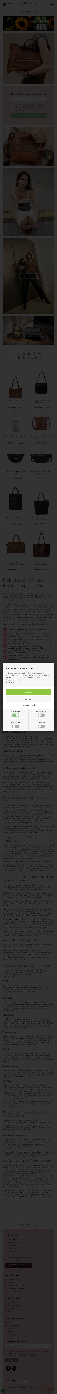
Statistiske (41, 723)
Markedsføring (41, 712)
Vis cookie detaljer (29, 705)
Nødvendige (15, 712)
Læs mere (10, 682)
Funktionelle (15, 723)
